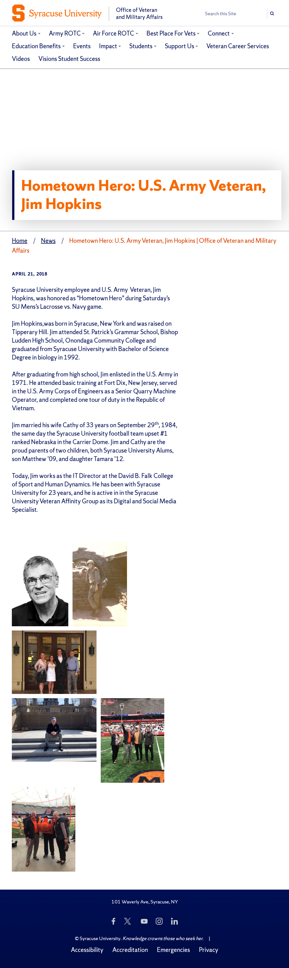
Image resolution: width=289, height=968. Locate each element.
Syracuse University (100, 938)
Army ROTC (65, 33)
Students (140, 46)
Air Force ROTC (113, 33)
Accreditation (130, 950)
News (48, 241)
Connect (219, 33)
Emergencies (173, 950)
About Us (24, 33)
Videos (21, 59)
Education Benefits (36, 46)
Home (19, 241)
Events (82, 46)
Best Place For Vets (171, 33)
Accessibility (87, 950)
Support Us (179, 46)
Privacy (208, 950)
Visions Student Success (69, 59)
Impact (108, 46)
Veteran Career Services (237, 46)
